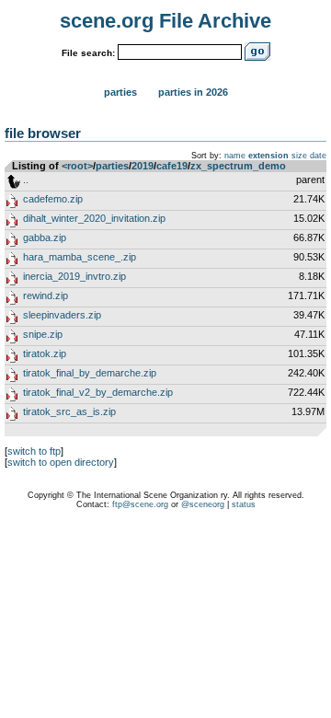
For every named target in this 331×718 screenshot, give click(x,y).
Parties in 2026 (193, 92)
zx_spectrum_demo (238, 165)
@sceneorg (202, 504)
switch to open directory (60, 462)
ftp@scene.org (140, 504)
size (299, 155)
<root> (77, 165)
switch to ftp (34, 451)
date (318, 155)
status (244, 504)
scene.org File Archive (165, 20)
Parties (120, 92)
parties (112, 165)
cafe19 (172, 165)
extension (268, 155)
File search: (88, 53)
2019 (142, 165)
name (234, 155)
